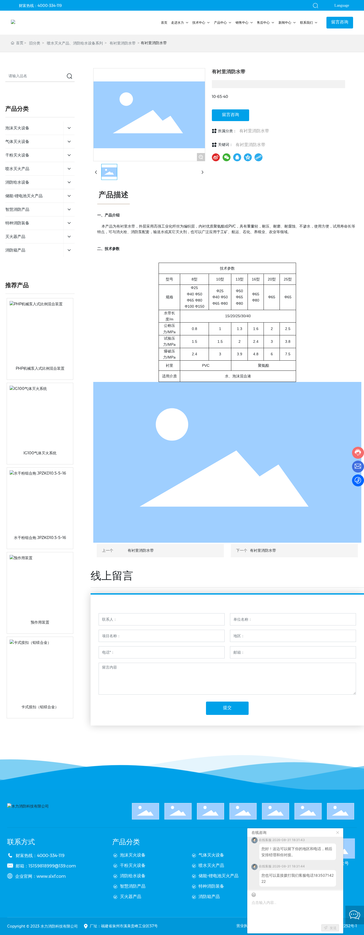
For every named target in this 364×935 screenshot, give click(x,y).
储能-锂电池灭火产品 (218, 875)
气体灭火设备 (211, 855)
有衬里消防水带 (123, 43)
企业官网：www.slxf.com (40, 876)
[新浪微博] (216, 157)
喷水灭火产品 (211, 865)
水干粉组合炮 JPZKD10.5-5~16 (40, 537)
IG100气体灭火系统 (39, 453)
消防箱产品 (209, 896)
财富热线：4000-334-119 (40, 5)
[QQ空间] (248, 157)
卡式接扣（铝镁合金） (40, 707)
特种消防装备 (211, 886)
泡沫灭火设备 (132, 855)
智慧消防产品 (132, 886)
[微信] (226, 157)
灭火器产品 (130, 896)
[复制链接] (258, 157)
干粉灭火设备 (132, 865)
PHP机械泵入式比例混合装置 (40, 368)
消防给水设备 (132, 875)
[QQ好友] (237, 157)
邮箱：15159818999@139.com (46, 865)
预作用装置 (40, 622)
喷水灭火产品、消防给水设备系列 (75, 43)
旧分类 (34, 43)
